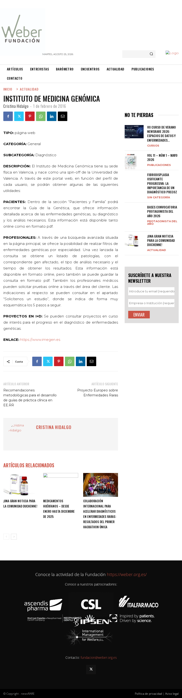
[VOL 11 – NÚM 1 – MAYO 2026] (134, 161)
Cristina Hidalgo (16, 106)
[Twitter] (19, 116)
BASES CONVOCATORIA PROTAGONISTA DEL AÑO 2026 (162, 211)
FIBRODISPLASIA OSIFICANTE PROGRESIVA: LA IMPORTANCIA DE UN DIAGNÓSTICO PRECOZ (162, 183)
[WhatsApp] (41, 116)
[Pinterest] (30, 116)
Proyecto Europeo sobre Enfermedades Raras (97, 392)
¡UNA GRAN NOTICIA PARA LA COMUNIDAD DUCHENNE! (161, 240)
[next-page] (14, 537)
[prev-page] (6, 537)
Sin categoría (158, 197)
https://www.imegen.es (40, 339)
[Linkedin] (51, 116)
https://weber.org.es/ (126, 574)
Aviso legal (172, 694)
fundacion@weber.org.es (99, 657)
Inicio (7, 89)
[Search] (151, 54)
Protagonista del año (162, 222)
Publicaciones (159, 164)
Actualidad (156, 249)
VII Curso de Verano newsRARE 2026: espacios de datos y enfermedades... (161, 134)
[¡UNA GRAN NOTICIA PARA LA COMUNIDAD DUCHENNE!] (20, 485)
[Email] (62, 116)
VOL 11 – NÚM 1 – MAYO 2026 (162, 157)
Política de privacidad (148, 694)
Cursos (153, 145)
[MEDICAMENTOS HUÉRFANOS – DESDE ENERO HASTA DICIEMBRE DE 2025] (60, 485)
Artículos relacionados (28, 465)
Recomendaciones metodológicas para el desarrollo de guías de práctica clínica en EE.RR (30, 397)
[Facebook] (8, 116)
